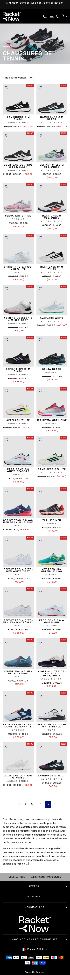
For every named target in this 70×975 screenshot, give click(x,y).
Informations (34, 907)
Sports (34, 886)
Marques (34, 896)
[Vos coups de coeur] (58, 16)
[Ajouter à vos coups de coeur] (7, 87)
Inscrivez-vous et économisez (34, 939)
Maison (7, 47)
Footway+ (40, 972)
